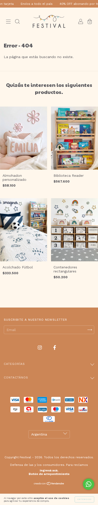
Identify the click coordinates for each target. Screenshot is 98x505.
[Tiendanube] (49, 484)
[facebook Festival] (55, 348)
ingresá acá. (49, 470)
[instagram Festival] (40, 348)
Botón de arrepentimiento (49, 474)
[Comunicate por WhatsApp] (88, 484)
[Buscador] (17, 22)
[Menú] (8, 22)
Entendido (84, 499)
